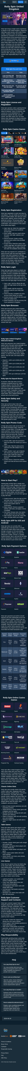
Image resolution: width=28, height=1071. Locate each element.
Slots (22, 133)
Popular (3, 133)
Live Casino (9, 133)
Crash (16, 133)
